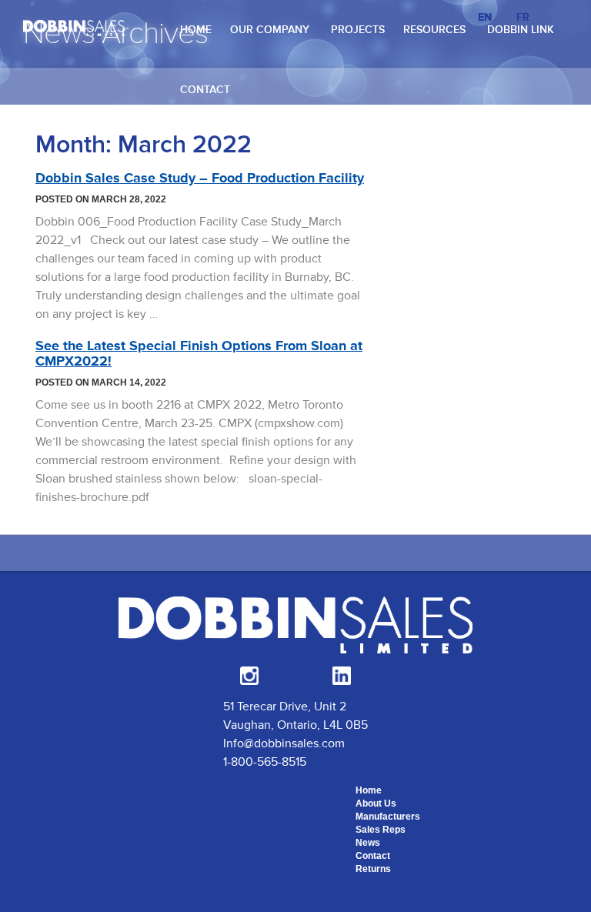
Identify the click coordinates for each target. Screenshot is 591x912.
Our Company (269, 29)
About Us (376, 803)
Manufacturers (388, 816)
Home (196, 29)
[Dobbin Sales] (74, 27)
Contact (205, 89)
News (368, 842)
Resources (434, 29)
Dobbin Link (520, 29)
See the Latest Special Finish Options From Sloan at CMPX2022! (198, 353)
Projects (358, 29)
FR (522, 17)
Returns (373, 869)
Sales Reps (381, 829)
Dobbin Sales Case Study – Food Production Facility (199, 177)
